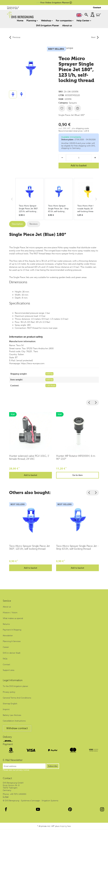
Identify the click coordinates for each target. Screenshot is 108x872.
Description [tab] (17, 224)
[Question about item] (77, 108)
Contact (97, 7)
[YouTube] (38, 809)
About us (67, 25)
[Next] (95, 402)
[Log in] (92, 14)
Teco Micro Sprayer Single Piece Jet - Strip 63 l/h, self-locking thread (77, 547)
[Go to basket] (98, 14)
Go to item (77, 475)
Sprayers (73, 103)
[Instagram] (102, 809)
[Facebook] (6, 809)
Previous (16, 37)
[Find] (86, 14)
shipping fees (65, 826)
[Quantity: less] (62, 157)
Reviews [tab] (34, 224)
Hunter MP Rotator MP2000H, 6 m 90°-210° (75, 457)
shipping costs (82, 128)
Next (93, 37)
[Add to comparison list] (69, 108)
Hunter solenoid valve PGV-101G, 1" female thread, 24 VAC (29, 457)
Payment (8, 744)
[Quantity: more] (95, 157)
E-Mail (5, 797)
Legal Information (12, 680)
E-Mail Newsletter (12, 760)
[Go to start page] (27, 14)
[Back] (89, 402)
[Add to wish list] (61, 108)
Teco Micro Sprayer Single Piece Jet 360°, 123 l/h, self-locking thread (29, 547)
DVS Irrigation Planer (47, 25)
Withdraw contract (17, 728)
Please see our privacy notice (16, 770)
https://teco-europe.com (32, 363)
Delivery (7, 737)
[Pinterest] (70, 809)
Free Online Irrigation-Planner (54, 2)
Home (20, 20)
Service (7, 601)
